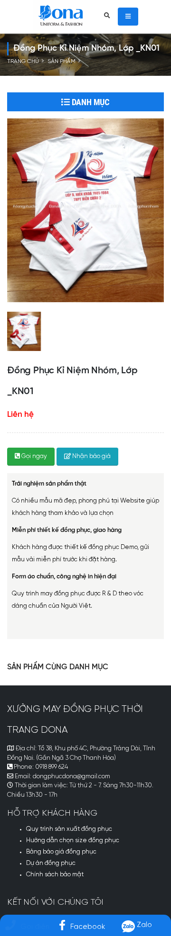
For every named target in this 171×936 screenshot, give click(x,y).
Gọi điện (34, 926)
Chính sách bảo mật (55, 875)
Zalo (143, 924)
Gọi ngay (33, 456)
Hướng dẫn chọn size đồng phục (72, 840)
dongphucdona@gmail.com (71, 777)
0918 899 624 (51, 767)
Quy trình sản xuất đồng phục (69, 829)
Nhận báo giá (91, 456)
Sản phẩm (62, 61)
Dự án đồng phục (51, 863)
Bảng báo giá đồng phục (61, 852)
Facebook (87, 926)
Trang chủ (23, 61)
